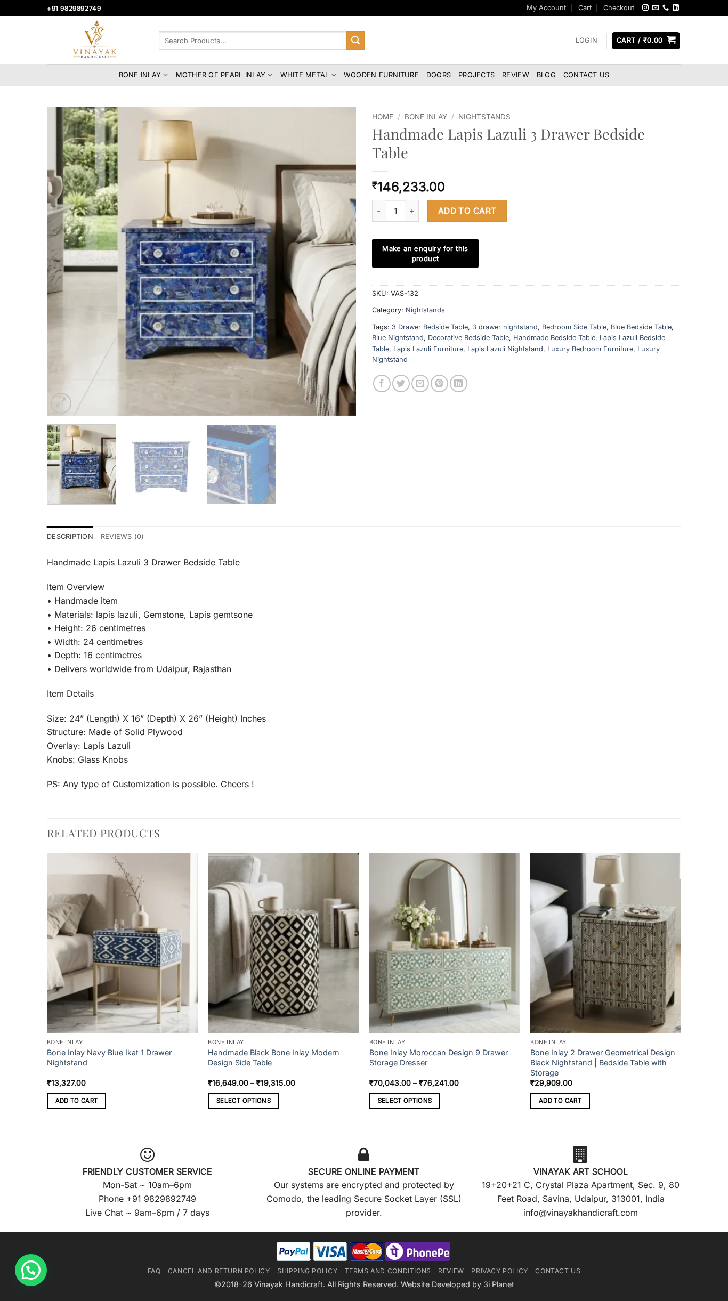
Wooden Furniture (381, 75)
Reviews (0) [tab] (122, 536)
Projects (476, 75)
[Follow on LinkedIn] (676, 8)
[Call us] (665, 8)
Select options (243, 1100)
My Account (546, 8)
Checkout (618, 8)
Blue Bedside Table (641, 327)
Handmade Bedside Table (554, 338)
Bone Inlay (140, 75)
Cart (585, 8)
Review (515, 75)
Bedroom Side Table (574, 327)
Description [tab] (70, 536)
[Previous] (66, 262)
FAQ (154, 1271)
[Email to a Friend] (420, 383)
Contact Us (586, 75)
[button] (586, 40)
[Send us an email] (655, 8)
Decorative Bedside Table (468, 338)
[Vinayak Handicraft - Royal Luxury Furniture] (95, 40)
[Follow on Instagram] (645, 8)
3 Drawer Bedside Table (430, 327)
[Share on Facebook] (382, 383)
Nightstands (484, 116)
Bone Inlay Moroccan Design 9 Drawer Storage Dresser (438, 1057)
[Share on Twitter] (401, 383)
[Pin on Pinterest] (439, 383)
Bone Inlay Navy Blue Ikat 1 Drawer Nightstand (109, 1057)
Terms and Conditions (388, 1271)
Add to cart (467, 211)
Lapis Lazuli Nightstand (505, 349)
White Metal (304, 75)
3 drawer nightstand (505, 327)
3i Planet (498, 1284)
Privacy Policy (499, 1271)
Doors (438, 75)
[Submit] (355, 40)
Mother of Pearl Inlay (220, 75)
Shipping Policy (307, 1271)
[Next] (336, 262)
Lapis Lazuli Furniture (428, 349)
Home (382, 116)
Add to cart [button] (76, 1100)
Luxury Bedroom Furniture (590, 349)
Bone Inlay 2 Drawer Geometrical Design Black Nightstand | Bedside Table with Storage (602, 1062)
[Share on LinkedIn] (458, 383)
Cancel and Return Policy (219, 1271)
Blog (546, 75)
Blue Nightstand (398, 338)
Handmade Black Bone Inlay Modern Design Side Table (273, 1057)
